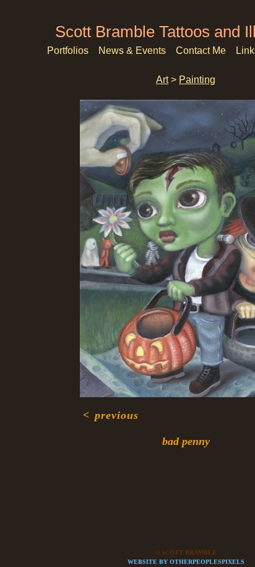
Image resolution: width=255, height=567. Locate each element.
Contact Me (201, 50)
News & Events (132, 50)
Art (162, 79)
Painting (197, 79)
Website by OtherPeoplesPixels (185, 561)
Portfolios (68, 50)
